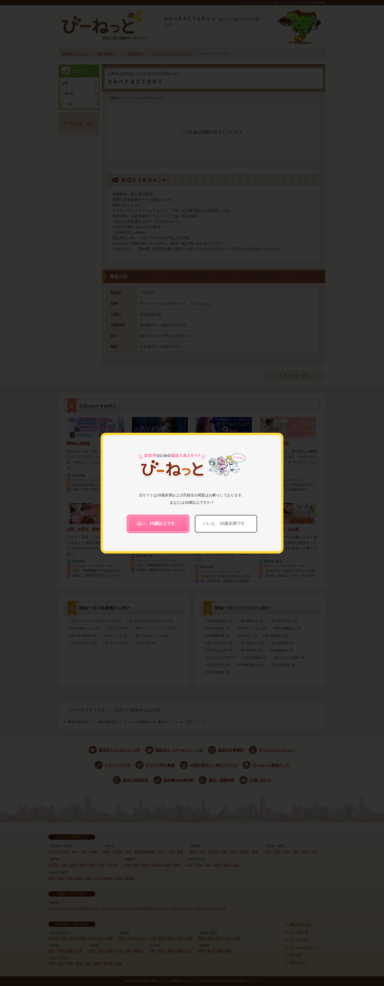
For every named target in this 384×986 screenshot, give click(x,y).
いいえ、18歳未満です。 (226, 523)
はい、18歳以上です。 (158, 523)
